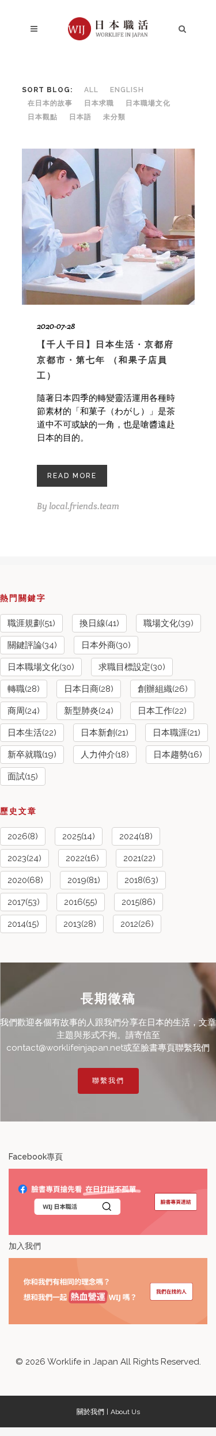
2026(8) (22, 836)
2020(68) (25, 880)
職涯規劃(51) (31, 623)
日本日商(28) (88, 689)
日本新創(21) (104, 733)
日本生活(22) (31, 733)
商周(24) (23, 711)
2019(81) (83, 880)
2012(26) (137, 924)
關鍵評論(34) (32, 645)
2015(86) (139, 902)
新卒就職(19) (31, 754)
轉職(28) (23, 689)
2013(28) (79, 924)
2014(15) (23, 924)
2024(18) (136, 836)
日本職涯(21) (176, 733)
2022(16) (82, 858)
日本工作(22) (162, 711)
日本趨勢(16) (177, 754)
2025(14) (78, 836)
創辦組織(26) (163, 689)
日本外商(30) (106, 645)
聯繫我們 (108, 1081)
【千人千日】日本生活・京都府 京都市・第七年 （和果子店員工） (105, 360)
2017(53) (23, 902)
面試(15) (22, 776)
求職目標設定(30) (131, 667)
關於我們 (90, 1412)
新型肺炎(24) (88, 711)
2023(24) (24, 858)
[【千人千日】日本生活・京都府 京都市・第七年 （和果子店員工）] (108, 227)
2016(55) (80, 902)
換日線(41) (99, 623)
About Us (125, 1412)
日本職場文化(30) (40, 667)
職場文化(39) (168, 623)
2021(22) (139, 858)
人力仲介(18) (105, 754)
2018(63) (141, 880)
